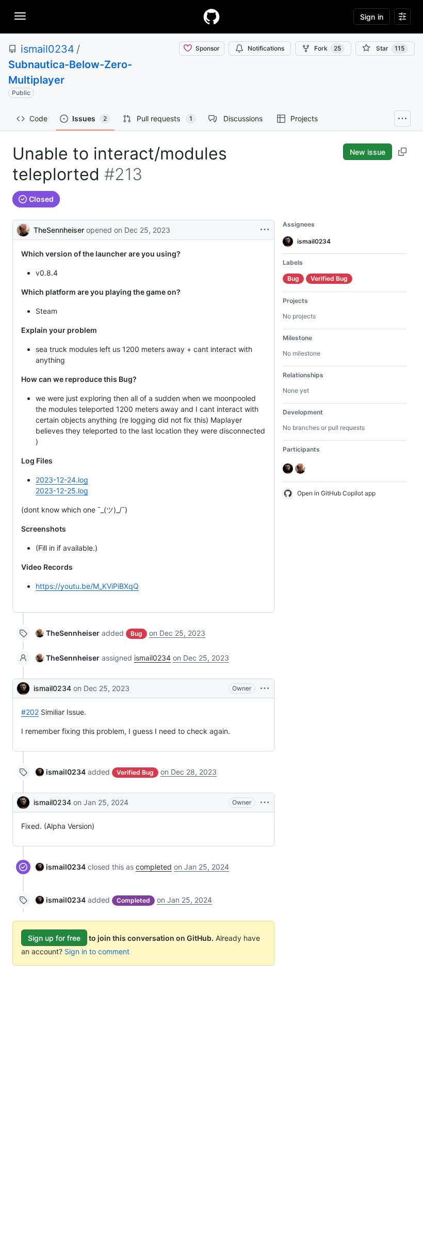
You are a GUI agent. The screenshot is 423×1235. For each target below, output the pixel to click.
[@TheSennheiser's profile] (23, 228)
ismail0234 (47, 49)
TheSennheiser (59, 230)
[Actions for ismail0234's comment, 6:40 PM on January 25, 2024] (264, 802)
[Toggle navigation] (20, 16)
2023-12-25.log (62, 490)
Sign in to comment (96, 951)
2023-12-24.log (62, 479)
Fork (327, 48)
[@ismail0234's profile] (23, 688)
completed (154, 866)
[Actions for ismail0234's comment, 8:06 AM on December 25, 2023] (264, 688)
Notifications (266, 48)
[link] (68, 633)
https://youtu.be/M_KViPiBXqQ (87, 586)
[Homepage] (211, 16)
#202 (30, 712)
